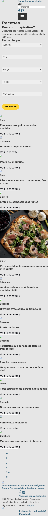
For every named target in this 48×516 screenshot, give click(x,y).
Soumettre (11, 106)
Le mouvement (9, 485)
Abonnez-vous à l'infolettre (32, 496)
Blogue (5, 488)
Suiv (8, 472)
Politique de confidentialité (32, 511)
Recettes (14, 488)
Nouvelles (23, 1)
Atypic (31, 505)
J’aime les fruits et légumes (31, 485)
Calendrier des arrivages (31, 488)
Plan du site (25, 514)
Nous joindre (35, 1)
